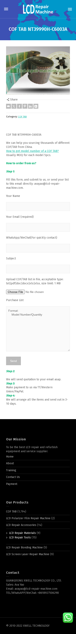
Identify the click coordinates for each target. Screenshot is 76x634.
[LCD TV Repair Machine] (38, 9)
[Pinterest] (24, 106)
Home (10, 456)
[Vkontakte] (35, 106)
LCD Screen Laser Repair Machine (27, 554)
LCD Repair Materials (22, 533)
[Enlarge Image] (38, 70)
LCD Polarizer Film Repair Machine (28, 518)
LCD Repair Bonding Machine (24, 547)
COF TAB (22, 116)
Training (11, 470)
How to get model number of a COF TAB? (32, 151)
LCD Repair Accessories (21, 525)
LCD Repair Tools (20, 537)
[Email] (8, 106)
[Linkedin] (30, 106)
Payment (11, 484)
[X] (14, 106)
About (10, 463)
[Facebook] (19, 106)
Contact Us (13, 477)
